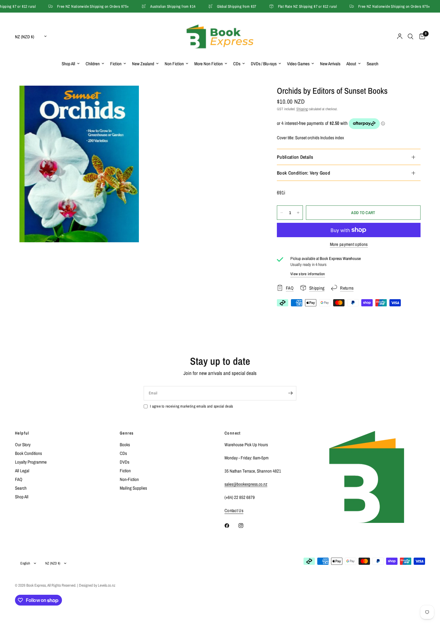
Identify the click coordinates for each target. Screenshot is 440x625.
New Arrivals (330, 63)
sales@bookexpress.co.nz (245, 484)
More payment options (349, 244)
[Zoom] (126, 98)
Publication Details (295, 157)
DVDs (124, 462)
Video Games (298, 63)
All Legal (22, 470)
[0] (420, 36)
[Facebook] (231, 525)
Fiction (116, 63)
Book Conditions (28, 453)
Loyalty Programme (31, 462)
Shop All (68, 63)
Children (93, 63)
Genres (126, 433)
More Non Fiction (208, 63)
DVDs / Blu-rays (264, 63)
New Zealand (143, 63)
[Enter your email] (290, 393)
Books (125, 444)
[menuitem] (71, 63)
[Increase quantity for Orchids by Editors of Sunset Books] (298, 213)
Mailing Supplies (133, 488)
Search (372, 63)
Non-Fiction (129, 479)
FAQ (18, 479)
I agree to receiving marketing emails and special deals (191, 406)
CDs (236, 63)
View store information (307, 273)
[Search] (410, 36)
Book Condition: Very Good (303, 173)
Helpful (22, 433)
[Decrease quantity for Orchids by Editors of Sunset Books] (281, 213)
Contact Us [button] (233, 510)
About (351, 63)
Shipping (302, 109)
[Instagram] (245, 525)
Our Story (23, 444)
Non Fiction (174, 63)
